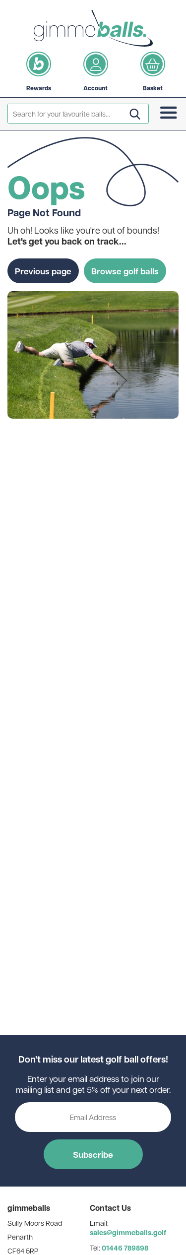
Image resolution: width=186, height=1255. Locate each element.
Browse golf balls (125, 271)
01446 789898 (125, 1248)
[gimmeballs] (93, 28)
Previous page (43, 271)
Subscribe (93, 1154)
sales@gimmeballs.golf (128, 1232)
